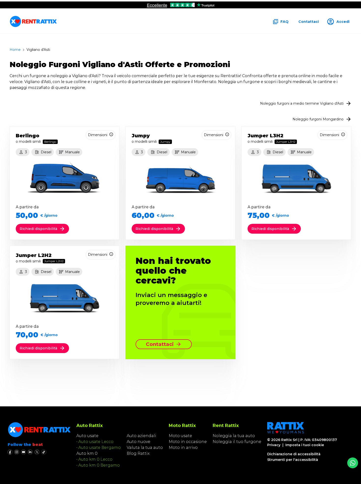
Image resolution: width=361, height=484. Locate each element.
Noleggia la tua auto (234, 435)
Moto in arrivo (183, 447)
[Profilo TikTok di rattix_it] (43, 452)
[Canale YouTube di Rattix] (23, 452)
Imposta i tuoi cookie (304, 445)
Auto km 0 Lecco (95, 459)
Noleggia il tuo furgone (237, 441)
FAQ (284, 21)
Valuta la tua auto (145, 447)
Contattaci (308, 21)
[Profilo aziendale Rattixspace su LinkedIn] (30, 452)
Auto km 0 (86, 453)
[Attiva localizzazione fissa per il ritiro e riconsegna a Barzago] (352, 462)
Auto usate (87, 435)
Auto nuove (138, 441)
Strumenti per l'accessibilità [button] (292, 459)
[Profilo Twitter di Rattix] (37, 452)
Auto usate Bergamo (99, 447)
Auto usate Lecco (95, 441)
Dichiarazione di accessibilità (293, 454)
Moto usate (180, 435)
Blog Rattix (138, 453)
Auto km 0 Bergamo (99, 465)
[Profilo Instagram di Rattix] (16, 452)
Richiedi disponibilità (38, 229)
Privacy (273, 445)
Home (15, 49)
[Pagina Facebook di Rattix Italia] (10, 452)
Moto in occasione (188, 441)
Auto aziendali (141, 435)
